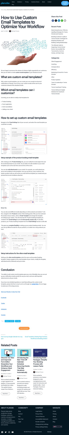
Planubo (30, 431)
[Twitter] (5, 432)
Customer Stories (35, 2)
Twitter (3, 303)
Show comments (24, 328)
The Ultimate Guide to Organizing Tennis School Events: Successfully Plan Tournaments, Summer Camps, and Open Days (58, 49)
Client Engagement (56, 61)
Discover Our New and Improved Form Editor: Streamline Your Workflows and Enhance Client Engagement (7, 364)
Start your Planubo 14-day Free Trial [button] (10, 291)
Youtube (3, 315)
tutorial (18, 321)
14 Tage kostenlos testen (65, 3)
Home (13, 2)
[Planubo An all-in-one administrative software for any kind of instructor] (5, 3)
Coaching (53, 64)
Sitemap (49, 431)
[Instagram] (9, 432)
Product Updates (55, 79)
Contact (49, 2)
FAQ (19, 416)
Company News (55, 67)
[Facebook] (2, 432)
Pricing (27, 2)
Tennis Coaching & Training (58, 87)
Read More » (4, 394)
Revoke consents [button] (40, 421)
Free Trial (20, 419)
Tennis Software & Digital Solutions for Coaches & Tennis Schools (58, 91)
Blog (13, 4)
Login (19, 421)
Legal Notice (39, 411)
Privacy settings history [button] (42, 427)
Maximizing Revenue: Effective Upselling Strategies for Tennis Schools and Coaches (59, 32)
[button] (53, 20)
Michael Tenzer (15, 31)
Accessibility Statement (42, 419)
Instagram (4, 309)
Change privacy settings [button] (42, 424)
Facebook (3, 297)
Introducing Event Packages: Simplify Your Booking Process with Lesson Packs (40, 362)
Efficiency (54, 69)
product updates (9, 321)
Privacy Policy (39, 414)
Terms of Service (40, 416)
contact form (35, 284)
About (43, 2)
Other (52, 77)
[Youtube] (12, 432)
